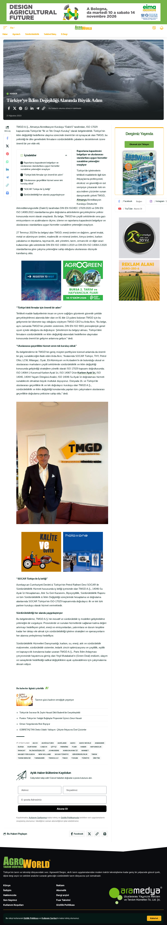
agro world (85, 743)
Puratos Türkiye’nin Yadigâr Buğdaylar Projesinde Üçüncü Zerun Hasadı (50, 718)
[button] (154, 918)
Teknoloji (53, 758)
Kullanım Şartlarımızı (38, 818)
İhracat (21, 750)
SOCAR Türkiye (61, 754)
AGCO (35, 743)
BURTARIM (32, 747)
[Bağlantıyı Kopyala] (43, 108)
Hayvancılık (96, 747)
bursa (21, 747)
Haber (13, 94)
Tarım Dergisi (24, 758)
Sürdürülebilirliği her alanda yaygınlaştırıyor (44, 194)
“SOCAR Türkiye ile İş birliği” (37, 189)
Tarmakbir (39, 758)
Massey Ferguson (26, 754)
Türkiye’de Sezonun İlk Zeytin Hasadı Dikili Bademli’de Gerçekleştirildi (49, 712)
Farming (64, 747)
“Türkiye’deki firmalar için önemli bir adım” (43, 174)
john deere (54, 750)
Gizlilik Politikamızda (70, 818)
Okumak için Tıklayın (139, 144)
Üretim (96, 758)
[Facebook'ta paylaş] (9, 108)
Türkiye (85, 758)
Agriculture (48, 743)
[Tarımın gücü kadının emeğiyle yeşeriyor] (24, 700)
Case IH (43, 747)
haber (83, 747)
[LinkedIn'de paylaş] (32, 108)
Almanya (82, 199)
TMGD (65, 758)
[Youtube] (130, 209)
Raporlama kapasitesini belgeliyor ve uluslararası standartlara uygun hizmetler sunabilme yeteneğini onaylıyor (40, 165)
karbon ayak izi (70, 750)
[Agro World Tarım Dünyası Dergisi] (83, 27)
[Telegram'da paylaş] (38, 108)
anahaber (99, 743)
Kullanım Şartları (49, 918)
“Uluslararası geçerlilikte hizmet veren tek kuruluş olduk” (42, 182)
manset (85, 750)
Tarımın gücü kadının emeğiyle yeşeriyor (54, 699)
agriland (62, 743)
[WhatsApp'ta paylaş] (26, 108)
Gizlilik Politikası (30, 918)
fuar (74, 747)
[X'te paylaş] (14, 108)
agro (72, 743)
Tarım (94, 754)
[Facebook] (130, 201)
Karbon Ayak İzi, (86, 372)
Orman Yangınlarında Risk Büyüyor (34, 724)
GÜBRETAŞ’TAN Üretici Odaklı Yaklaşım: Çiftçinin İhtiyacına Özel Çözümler (52, 729)
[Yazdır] (7, 193)
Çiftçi (54, 747)
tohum (74, 758)
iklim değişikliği (37, 750)
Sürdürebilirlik (80, 754)
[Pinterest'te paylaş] (20, 108)
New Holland (44, 754)
